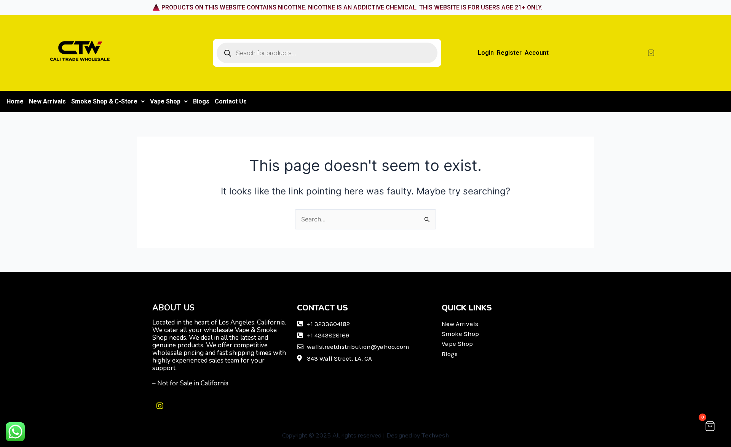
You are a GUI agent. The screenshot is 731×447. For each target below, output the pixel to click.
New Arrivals (47, 101)
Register (509, 52)
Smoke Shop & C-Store (104, 101)
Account (537, 52)
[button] (108, 101)
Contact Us (231, 101)
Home (15, 101)
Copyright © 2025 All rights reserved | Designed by (365, 435)
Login (486, 52)
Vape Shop (165, 101)
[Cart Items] (682, 53)
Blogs (201, 101)
